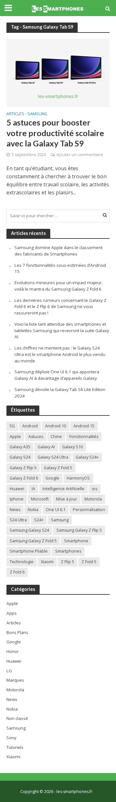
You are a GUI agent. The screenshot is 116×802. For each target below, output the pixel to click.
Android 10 (55, 426)
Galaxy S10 (72, 447)
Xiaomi (47, 561)
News (15, 509)
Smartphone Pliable (29, 551)
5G (12, 426)
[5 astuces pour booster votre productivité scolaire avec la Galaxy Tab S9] (58, 72)
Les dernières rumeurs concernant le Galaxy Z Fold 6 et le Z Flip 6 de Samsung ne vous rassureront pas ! (60, 306)
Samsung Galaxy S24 (29, 530)
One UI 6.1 (55, 509)
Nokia (33, 509)
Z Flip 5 (67, 561)
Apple (15, 436)
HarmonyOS (78, 478)
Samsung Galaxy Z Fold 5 (33, 541)
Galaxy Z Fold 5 (58, 468)
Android (30, 426)
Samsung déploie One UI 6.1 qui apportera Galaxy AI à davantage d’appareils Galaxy (57, 375)
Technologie (22, 561)
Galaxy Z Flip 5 (23, 468)
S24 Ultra (18, 520)
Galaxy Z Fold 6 (24, 478)
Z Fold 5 (89, 561)
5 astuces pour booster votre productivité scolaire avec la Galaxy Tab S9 (55, 132)
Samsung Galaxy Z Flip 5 (79, 530)
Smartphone (76, 541)
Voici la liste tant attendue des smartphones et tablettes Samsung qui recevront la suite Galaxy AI (62, 330)
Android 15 (83, 426)
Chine (56, 436)
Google (52, 478)
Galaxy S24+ (87, 457)
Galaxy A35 (20, 447)
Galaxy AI (46, 447)
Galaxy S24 (20, 457)
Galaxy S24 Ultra (53, 457)
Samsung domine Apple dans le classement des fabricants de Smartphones (58, 251)
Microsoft (40, 499)
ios (94, 488)
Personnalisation (89, 509)
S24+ (39, 520)
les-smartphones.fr (74, 791)
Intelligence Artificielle (63, 488)
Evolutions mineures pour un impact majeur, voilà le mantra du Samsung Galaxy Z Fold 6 (58, 286)
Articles (15, 114)
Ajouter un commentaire (79, 154)
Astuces (35, 436)
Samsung (37, 114)
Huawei (17, 488)
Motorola (93, 499)
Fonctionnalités (83, 436)
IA (33, 488)
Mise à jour (66, 499)
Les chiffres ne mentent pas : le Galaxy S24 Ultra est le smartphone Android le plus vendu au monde (60, 354)
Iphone (17, 499)
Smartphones (68, 551)
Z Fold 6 (17, 572)
